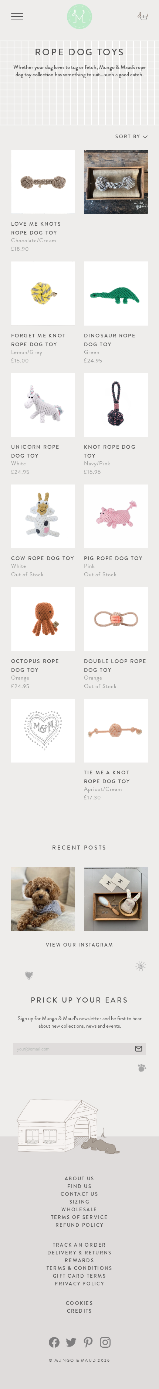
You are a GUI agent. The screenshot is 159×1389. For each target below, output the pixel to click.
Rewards (79, 1260)
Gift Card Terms (79, 1275)
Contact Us (79, 1194)
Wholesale (79, 1209)
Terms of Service (79, 1217)
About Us (79, 1178)
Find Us (79, 1186)
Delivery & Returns (79, 1252)
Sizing (80, 1201)
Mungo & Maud (75, 1360)
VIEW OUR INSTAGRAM (80, 944)
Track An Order (79, 1245)
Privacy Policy (79, 1283)
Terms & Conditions (80, 1268)
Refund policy (79, 1225)
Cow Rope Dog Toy (43, 558)
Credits (79, 1311)
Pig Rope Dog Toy (113, 558)
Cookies (79, 1303)
